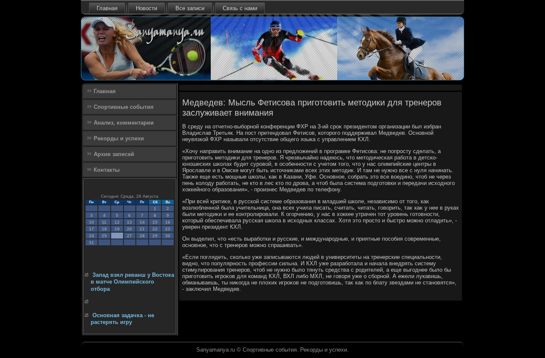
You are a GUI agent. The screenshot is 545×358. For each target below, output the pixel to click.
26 (117, 235)
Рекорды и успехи (119, 138)
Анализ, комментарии (124, 122)
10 (91, 222)
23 (167, 229)
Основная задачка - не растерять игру (122, 318)
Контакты (107, 170)
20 (129, 229)
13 (129, 222)
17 (91, 229)
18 (104, 229)
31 (91, 242)
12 (117, 222)
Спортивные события (124, 107)
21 (142, 229)
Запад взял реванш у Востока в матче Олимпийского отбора (132, 282)
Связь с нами (240, 8)
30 (167, 235)
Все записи (189, 8)
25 (104, 235)
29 (155, 235)
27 (129, 235)
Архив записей (114, 154)
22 (155, 229)
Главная (107, 8)
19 (117, 229)
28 (142, 235)
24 (91, 235)
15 (155, 222)
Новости (146, 8)
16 (167, 222)
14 (142, 222)
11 (104, 222)
